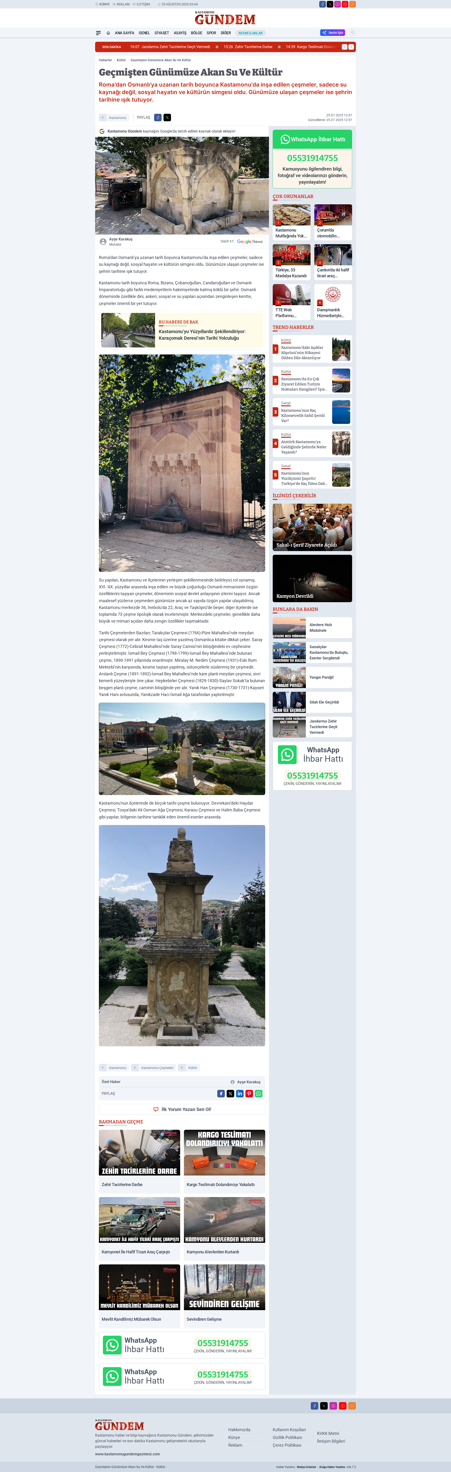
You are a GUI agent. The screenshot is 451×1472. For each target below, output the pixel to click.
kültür (192, 1068)
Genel (144, 33)
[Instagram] (337, 4)
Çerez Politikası (287, 1445)
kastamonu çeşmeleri (157, 1068)
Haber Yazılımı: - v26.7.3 (316, 1467)
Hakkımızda (239, 1429)
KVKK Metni (328, 1433)
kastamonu (117, 118)
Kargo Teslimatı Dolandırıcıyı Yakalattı (229, 47)
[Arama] (353, 33)
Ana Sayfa (124, 33)
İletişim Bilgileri (331, 1441)
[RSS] (352, 4)
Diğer (226, 33)
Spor (211, 33)
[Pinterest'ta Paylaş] (249, 1093)
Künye (104, 4)
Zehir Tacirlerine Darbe (154, 47)
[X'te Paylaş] (167, 117)
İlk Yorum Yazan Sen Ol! (186, 1109)
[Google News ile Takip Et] (250, 241)
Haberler (105, 60)
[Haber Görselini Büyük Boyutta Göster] (182, 186)
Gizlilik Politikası (287, 1437)
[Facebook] (322, 4)
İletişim (143, 4)
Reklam (123, 4)
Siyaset (162, 33)
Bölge (196, 33)
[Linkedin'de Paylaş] (240, 1093)
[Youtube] (345, 4)
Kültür (121, 60)
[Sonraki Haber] (351, 47)
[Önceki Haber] (344, 47)
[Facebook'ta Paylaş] (158, 117)
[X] (330, 4)
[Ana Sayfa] (108, 33)
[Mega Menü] (98, 33)
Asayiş (180, 33)
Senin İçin (336, 32)
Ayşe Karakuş (120, 241)
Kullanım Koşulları (289, 1429)
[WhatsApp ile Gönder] (258, 1093)
